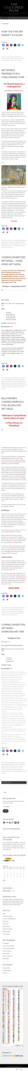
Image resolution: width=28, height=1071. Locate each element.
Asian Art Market (13, 383)
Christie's (11, 243)
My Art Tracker (6, 953)
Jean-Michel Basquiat (18, 582)
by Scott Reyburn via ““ (14, 90)
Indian (17, 379)
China (2, 613)
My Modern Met (6, 926)
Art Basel (12, 381)
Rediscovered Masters (8, 929)
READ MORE (14, 221)
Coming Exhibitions (8, 379)
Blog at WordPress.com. (14, 1066)
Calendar (20, 383)
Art (20, 56)
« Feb (4, 880)
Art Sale (8, 56)
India (14, 379)
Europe (6, 613)
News (11, 240)
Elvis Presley (13, 539)
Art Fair (6, 766)
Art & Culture (23, 377)
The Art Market (15, 245)
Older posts (7, 782)
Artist (23, 611)
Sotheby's (9, 245)
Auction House (4, 243)
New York (23, 479)
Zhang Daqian (21, 576)
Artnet (20, 461)
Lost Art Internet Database (8, 948)
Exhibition (8, 384)
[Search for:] (25, 18)
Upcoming (9, 386)
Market (23, 58)
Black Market (18, 58)
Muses (21, 243)
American (3, 611)
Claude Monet (10, 580)
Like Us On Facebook (11, 829)
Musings (12, 56)
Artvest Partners (16, 479)
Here (2, 305)
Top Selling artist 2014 (13, 613)
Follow (5, 811)
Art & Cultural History (14, 377)
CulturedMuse (16, 243)
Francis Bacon (10, 460)
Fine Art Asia (5, 921)
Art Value (5, 973)
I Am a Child (5, 923)
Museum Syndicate (7, 951)
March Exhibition (15, 384)
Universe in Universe (7, 956)
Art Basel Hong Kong (20, 381)
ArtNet (4, 913)
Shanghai (14, 769)
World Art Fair (10, 771)
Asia (2, 379)
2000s (7, 607)
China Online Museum (8, 916)
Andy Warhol (4, 447)
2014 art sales (19, 609)
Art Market (7, 58)
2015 (2, 381)
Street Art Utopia (6, 931)
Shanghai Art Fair (20, 769)
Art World (22, 242)
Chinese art (15, 767)
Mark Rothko (13, 573)
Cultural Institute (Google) (8, 945)
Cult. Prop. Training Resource (9, 918)
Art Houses (11, 242)
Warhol (20, 613)
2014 (14, 609)
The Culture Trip (6, 934)
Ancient (7, 377)
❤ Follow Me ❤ (9, 798)
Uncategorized (16, 240)
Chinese (3, 764)
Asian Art (7, 383)
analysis (8, 611)
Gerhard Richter (9, 531)
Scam (2, 60)
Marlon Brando (13, 547)
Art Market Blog (6, 968)
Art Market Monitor (7, 970)
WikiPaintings (6, 958)
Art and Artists (6, 943)
